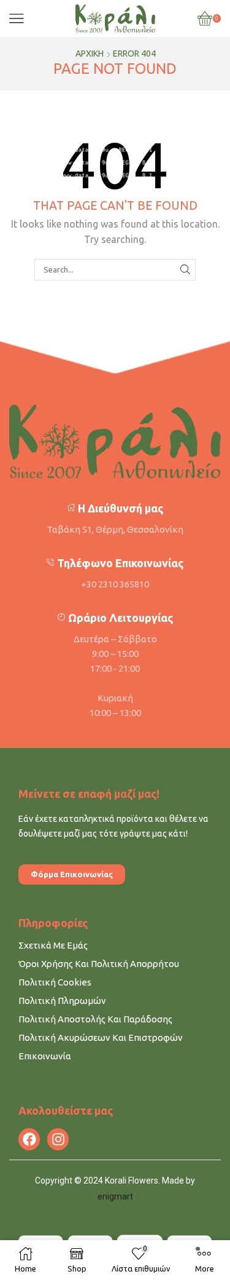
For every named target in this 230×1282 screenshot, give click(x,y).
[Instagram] (58, 1139)
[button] (71, 874)
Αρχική (89, 53)
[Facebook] (29, 1139)
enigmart (115, 1196)
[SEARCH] (185, 269)
